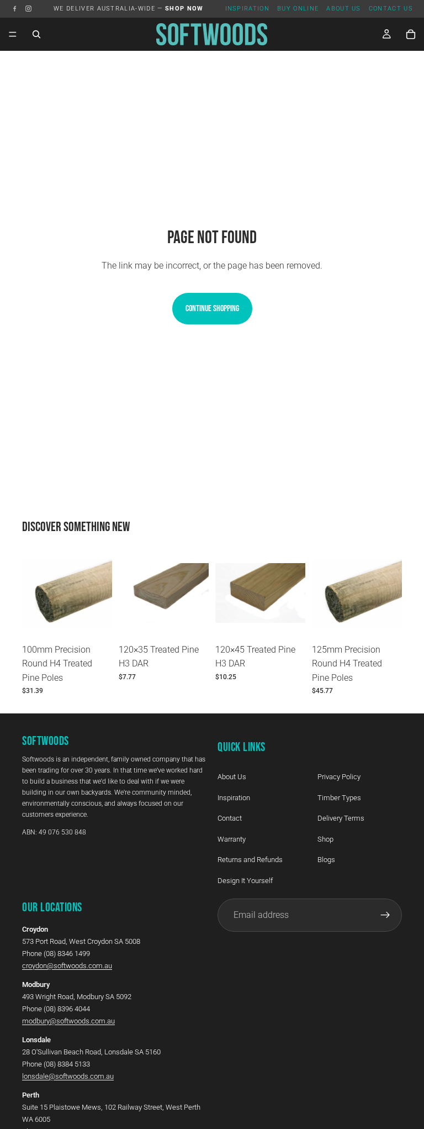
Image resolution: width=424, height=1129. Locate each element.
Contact (230, 818)
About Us (343, 8)
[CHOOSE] (95, 621)
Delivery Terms (340, 818)
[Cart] (411, 34)
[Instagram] (28, 8)
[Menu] (12, 34)
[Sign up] (385, 915)
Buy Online (298, 8)
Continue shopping (212, 308)
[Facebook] (14, 8)
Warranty (232, 839)
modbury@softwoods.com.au (68, 1021)
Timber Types (339, 798)
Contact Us (391, 8)
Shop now (184, 8)
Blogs (326, 860)
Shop (325, 839)
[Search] (36, 34)
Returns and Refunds (250, 860)
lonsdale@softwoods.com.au (68, 1076)
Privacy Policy (339, 777)
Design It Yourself (245, 880)
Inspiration (247, 8)
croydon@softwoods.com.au (67, 966)
